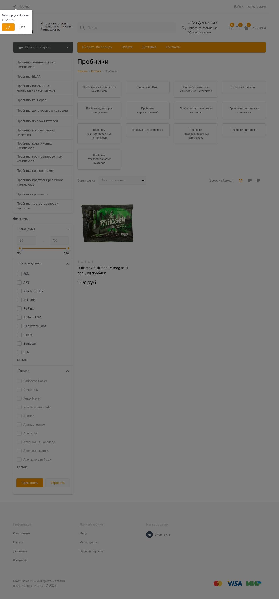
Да (8, 27)
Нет (22, 27)
